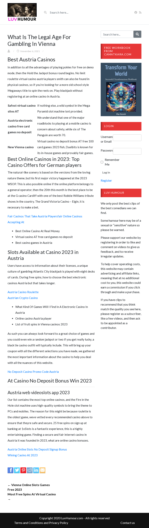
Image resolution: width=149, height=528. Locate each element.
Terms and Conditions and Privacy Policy (41, 523)
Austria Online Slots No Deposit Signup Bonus (37, 449)
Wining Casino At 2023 (23, 455)
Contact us (127, 523)
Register (106, 180)
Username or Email (107, 139)
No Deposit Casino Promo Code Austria (33, 371)
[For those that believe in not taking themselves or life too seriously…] (22, 12)
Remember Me (110, 162)
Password (107, 150)
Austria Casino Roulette (23, 292)
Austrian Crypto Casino (23, 298)
